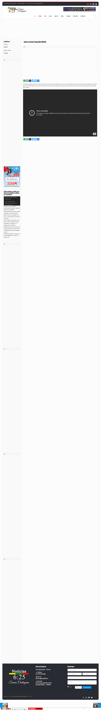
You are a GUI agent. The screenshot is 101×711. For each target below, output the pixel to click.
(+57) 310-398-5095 (21, 3)
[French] (81, 3)
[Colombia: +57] (84, 674)
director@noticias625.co (39, 3)
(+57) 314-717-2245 (29, 3)
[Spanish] (85, 3)
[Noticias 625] (16, 10)
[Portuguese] (83, 3)
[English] (80, 3)
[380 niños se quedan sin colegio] (97, 705)
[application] (12, 201)
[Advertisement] (50, 28)
